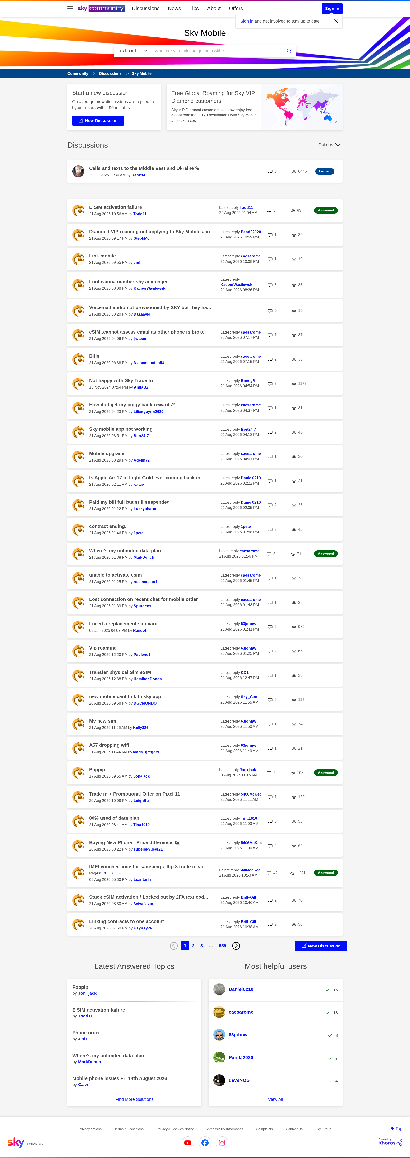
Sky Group (323, 1129)
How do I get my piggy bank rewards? (132, 404)
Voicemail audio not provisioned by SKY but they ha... (150, 307)
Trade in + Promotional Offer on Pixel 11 (134, 793)
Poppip (97, 769)
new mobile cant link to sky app (125, 696)
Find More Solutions (135, 1099)
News (174, 8)
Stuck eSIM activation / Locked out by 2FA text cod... (148, 897)
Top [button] (399, 1128)
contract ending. (107, 526)
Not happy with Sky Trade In (121, 380)
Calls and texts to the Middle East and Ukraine (142, 168)
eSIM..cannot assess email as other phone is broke (147, 331)
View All (275, 1099)
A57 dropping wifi (109, 745)
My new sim (102, 720)
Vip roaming (103, 647)
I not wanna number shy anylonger (128, 281)
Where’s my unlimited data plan (125, 550)
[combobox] (216, 51)
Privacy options (90, 1129)
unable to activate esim (115, 574)
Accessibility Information (225, 1129)
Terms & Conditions (129, 1129)
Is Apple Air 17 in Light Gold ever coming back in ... (147, 477)
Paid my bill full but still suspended (129, 502)
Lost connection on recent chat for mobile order (143, 599)
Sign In (332, 8)
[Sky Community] (101, 8)
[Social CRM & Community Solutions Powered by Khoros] (390, 1142)
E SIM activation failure (115, 207)
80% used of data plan (114, 818)
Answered (326, 210)
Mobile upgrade (106, 453)
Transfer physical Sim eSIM (120, 672)
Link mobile (102, 255)
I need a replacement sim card (123, 623)
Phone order (86, 1032)
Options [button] (325, 144)
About (214, 8)
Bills (94, 356)
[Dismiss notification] (336, 21)
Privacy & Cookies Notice (175, 1129)
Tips (194, 8)
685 (222, 945)
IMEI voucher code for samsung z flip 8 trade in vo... (148, 866)
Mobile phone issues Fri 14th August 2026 (119, 1078)
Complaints (264, 1129)
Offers (236, 8)
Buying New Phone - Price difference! (132, 842)
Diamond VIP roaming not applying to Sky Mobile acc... (151, 231)
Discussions (146, 8)
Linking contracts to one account (126, 921)
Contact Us (294, 1129)
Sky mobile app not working (121, 429)
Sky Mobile (205, 33)
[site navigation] (70, 8)
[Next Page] (236, 946)
